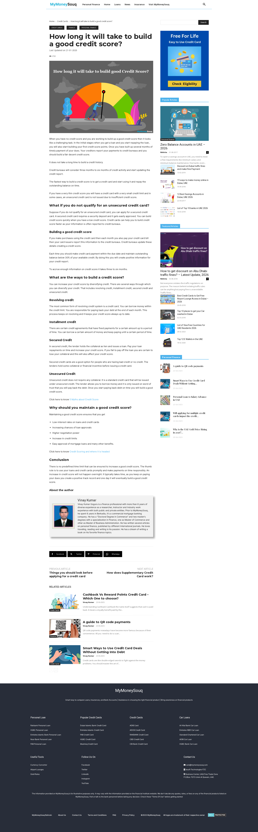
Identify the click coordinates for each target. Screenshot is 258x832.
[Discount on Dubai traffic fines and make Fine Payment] (167, 170)
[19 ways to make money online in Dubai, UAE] (167, 184)
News (163, 266)
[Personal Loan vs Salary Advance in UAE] (165, 400)
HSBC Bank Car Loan (188, 744)
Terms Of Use (157, 797)
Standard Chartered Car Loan (191, 735)
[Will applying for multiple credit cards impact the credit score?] (165, 416)
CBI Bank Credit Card (139, 744)
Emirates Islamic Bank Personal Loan (45, 735)
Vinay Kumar (87, 500)
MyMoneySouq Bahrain (42, 815)
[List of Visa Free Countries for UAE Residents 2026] (167, 329)
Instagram (86, 778)
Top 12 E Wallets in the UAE (190, 339)
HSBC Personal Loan (39, 730)
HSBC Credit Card (87, 739)
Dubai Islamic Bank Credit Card (93, 725)
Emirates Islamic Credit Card (92, 730)
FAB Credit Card (86, 735)
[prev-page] (51, 670)
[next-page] (56, 670)
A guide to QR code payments (106, 622)
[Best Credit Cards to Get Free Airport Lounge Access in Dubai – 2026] (167, 299)
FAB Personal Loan (38, 744)
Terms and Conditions (97, 815)
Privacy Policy (128, 815)
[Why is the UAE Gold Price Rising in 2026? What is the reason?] (165, 433)
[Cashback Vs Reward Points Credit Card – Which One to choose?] (64, 601)
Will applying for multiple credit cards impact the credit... (189, 415)
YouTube (85, 783)
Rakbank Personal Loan (40, 725)
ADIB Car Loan (185, 739)
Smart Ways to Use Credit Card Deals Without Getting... (189, 382)
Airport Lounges (37, 769)
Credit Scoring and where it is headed (90, 451)
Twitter (84, 769)
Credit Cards (62, 21)
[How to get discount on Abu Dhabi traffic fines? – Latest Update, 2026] (184, 249)
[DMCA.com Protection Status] (217, 819)
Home (51, 21)
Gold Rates (35, 774)
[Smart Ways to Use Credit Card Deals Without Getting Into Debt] (64, 654)
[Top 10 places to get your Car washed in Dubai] (167, 315)
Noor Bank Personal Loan (41, 739)
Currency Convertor (38, 765)
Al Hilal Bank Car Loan (188, 725)
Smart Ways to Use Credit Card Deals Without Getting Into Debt (112, 650)
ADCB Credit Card (137, 730)
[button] (204, 4)
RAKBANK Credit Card (139, 735)
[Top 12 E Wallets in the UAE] (167, 343)
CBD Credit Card (137, 739)
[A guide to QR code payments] (64, 628)
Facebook (86, 765)
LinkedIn (85, 774)
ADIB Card (134, 725)
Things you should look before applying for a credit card (71, 574)
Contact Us (77, 815)
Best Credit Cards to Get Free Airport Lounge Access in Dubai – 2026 (192, 299)
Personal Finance (89, 28)
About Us (62, 815)
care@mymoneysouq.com (196, 765)
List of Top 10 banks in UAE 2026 (192, 208)
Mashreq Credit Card (88, 744)
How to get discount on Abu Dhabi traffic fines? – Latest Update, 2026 (184, 273)
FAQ (114, 815)
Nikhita (163, 152)
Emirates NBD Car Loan (189, 730)
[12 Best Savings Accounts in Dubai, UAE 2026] (167, 198)
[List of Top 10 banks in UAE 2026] (167, 212)
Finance (72, 28)
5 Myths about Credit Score (84, 399)
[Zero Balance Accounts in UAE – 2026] (184, 123)
